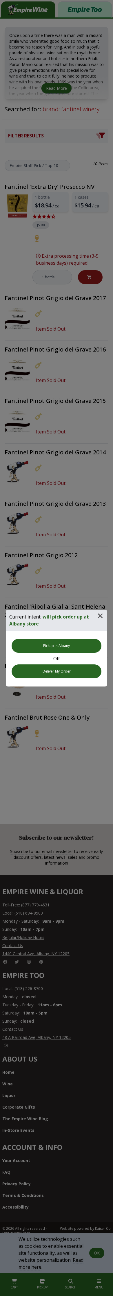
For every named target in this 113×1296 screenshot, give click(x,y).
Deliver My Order (57, 671)
